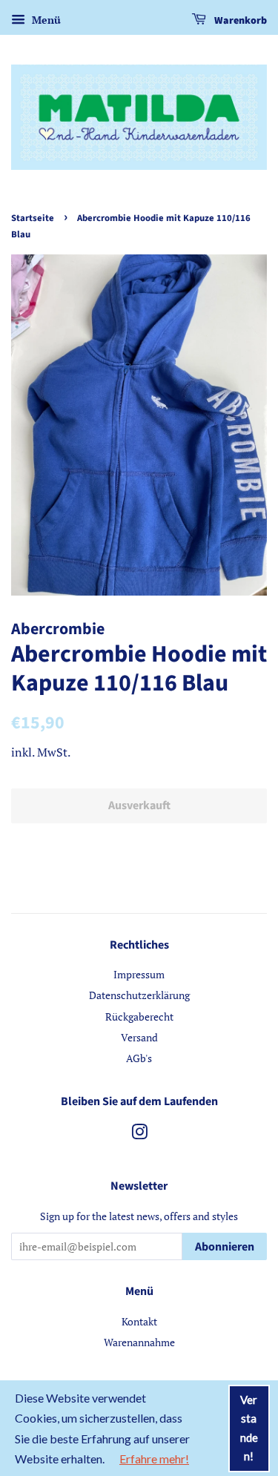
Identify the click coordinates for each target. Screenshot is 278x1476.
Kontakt (139, 1321)
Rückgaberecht (139, 1016)
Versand (139, 1037)
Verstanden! (249, 1428)
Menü (45, 20)
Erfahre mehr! (154, 1459)
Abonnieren (224, 1247)
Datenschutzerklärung (139, 995)
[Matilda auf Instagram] (139, 1134)
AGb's (139, 1058)
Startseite (32, 218)
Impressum (139, 974)
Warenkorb (239, 20)
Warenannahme (139, 1342)
